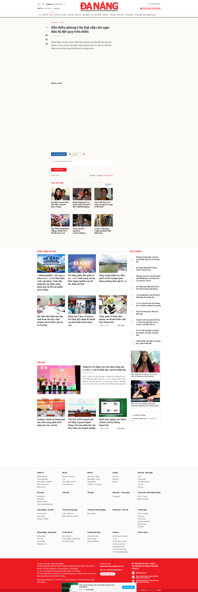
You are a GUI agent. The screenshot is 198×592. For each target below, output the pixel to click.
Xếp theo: (93, 175)
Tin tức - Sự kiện (143, 513)
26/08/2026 (44, 8)
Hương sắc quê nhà (119, 544)
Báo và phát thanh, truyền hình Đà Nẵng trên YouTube (147, 581)
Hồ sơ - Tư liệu (142, 496)
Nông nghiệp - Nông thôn (46, 532)
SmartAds (89, 589)
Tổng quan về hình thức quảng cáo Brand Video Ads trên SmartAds (112, 319)
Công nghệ (116, 496)
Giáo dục (70, 15)
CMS (144, 590)
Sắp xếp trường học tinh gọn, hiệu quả (147, 312)
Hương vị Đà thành (144, 521)
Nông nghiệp (41, 536)
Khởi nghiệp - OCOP (93, 479)
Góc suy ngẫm (92, 539)
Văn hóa (140, 487)
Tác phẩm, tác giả (143, 481)
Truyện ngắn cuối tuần (120, 541)
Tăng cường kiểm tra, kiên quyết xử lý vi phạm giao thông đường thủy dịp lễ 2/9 (113, 278)
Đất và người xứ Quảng (120, 536)
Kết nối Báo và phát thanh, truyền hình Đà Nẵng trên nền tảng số (144, 566)
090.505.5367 (147, 8)
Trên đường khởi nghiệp (120, 552)
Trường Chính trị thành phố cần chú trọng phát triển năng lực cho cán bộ (51, 422)
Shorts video (143, 532)
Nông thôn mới (42, 544)
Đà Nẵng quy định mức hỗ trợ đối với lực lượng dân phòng (147, 287)
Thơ (139, 476)
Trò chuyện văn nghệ (119, 549)
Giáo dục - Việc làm (68, 476)
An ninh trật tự (42, 513)
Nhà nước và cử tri (43, 484)
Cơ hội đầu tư (67, 532)
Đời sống (98, 15)
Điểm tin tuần (142, 524)
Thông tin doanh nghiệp (96, 510)
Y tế (92, 15)
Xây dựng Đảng (42, 476)
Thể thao (105, 15)
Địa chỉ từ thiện (42, 501)
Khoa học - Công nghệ (125, 15)
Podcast (116, 532)
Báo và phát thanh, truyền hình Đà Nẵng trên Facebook (147, 577)
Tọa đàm (141, 527)
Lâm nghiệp (41, 541)
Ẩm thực (115, 476)
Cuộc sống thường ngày (44, 504)
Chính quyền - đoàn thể (44, 481)
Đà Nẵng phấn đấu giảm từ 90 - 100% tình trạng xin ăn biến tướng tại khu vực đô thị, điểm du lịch (81, 279)
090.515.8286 (156, 8)
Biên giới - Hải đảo (43, 519)
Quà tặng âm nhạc (119, 546)
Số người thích (108, 175)
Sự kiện (115, 481)
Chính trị (45, 15)
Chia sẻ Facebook (59, 154)
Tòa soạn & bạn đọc (70, 510)
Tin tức (115, 539)
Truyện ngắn (142, 479)
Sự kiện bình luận (93, 532)
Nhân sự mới (41, 487)
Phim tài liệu (142, 519)
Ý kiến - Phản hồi (67, 513)
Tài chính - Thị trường (94, 484)
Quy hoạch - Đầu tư (93, 476)
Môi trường (40, 496)
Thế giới (113, 15)
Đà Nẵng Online (141, 573)
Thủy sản (40, 539)
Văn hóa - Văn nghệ (82, 15)
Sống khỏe (40, 499)
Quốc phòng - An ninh (45, 510)
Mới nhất (57, 8)
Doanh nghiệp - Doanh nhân (71, 539)
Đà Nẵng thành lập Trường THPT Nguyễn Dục (146, 269)
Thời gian (99, 175)
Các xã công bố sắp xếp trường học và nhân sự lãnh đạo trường (148, 304)
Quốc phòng (41, 516)
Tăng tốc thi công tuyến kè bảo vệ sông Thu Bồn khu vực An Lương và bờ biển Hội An (148, 322)
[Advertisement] (82, 66)
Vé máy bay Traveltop (139, 415)
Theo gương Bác (42, 479)
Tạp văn (140, 484)
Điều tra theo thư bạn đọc (70, 516)
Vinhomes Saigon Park (139, 418)
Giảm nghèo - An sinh (69, 481)
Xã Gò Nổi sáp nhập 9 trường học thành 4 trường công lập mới (147, 332)
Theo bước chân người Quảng (145, 15)
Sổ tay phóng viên (93, 541)
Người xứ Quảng (143, 499)
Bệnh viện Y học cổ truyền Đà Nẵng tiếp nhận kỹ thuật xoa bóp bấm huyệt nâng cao (81, 320)
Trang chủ (54, 22)
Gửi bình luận (59, 169)
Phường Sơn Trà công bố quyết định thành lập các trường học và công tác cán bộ (148, 278)
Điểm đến (116, 479)
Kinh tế (57, 15)
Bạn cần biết (91, 513)
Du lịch (63, 15)
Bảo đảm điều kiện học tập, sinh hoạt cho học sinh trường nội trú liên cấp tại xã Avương (50, 320)
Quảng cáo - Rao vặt (120, 510)
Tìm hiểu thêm (128, 587)
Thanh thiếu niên (67, 484)
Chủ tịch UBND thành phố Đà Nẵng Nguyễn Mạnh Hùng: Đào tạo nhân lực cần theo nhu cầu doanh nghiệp (81, 423)
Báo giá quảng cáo (108, 574)
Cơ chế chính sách (68, 541)
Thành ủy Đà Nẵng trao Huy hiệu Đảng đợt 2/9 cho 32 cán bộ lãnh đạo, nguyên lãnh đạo (104, 368)
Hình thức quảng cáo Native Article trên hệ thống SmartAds (112, 422)
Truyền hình (142, 510)
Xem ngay (121, 325)
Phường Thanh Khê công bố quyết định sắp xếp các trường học (147, 259)
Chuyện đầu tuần (92, 536)
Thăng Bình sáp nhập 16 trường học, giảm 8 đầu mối (148, 342)
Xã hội (52, 15)
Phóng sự (141, 516)
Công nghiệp (91, 481)
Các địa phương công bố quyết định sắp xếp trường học (148, 296)
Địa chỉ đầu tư (66, 536)
